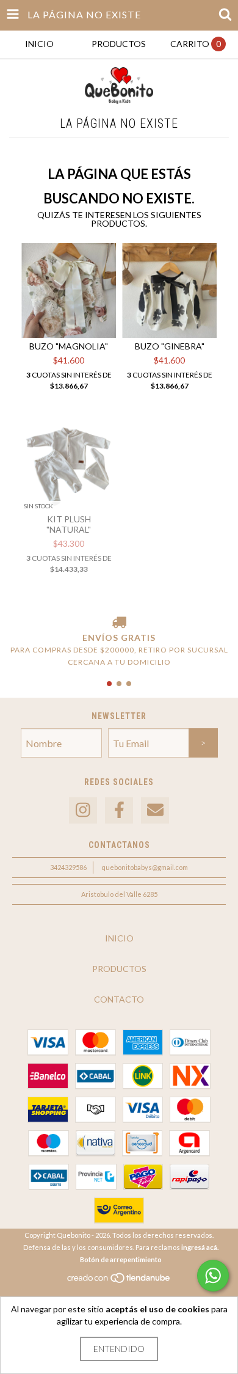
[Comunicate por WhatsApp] (213, 1276)
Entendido (119, 1348)
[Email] (155, 810)
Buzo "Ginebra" (169, 346)
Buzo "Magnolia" (68, 346)
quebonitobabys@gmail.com (144, 867)
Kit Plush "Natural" (68, 524)
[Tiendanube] (119, 1281)
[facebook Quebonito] (119, 810)
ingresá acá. (199, 1247)
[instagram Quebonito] (83, 810)
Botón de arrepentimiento (121, 1259)
